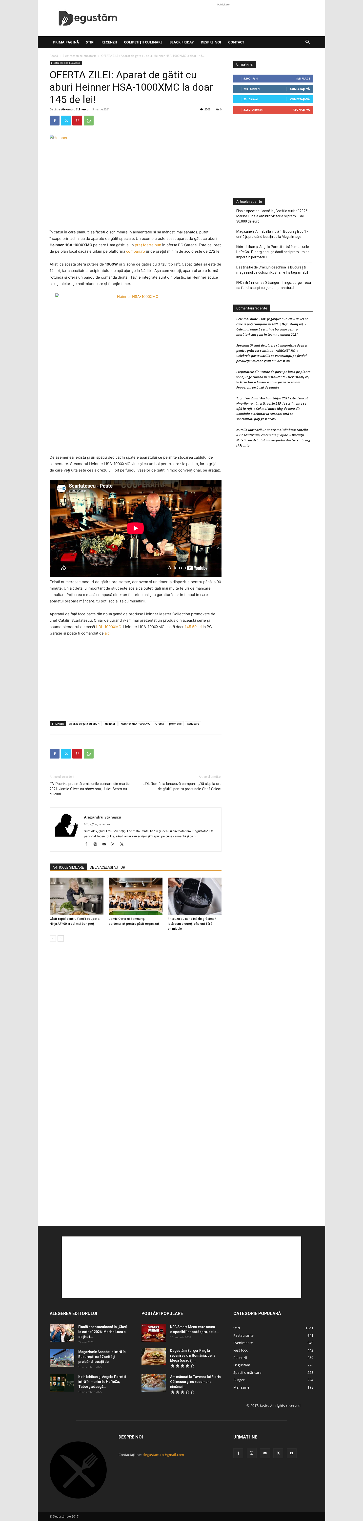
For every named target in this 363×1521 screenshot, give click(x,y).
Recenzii (109, 42)
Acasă (54, 56)
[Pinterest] (77, 120)
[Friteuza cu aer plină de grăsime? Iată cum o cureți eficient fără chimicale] (195, 896)
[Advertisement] (223, 18)
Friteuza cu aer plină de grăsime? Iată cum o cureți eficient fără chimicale (192, 923)
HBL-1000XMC (108, 626)
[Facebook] (55, 120)
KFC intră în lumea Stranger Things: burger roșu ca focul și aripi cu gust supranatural (273, 285)
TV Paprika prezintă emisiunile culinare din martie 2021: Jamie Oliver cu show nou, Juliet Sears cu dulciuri (90, 788)
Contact (236, 42)
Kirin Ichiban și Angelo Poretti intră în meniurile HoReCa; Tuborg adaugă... (102, 1382)
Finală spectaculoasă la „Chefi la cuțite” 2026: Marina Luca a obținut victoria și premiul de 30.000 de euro (272, 216)
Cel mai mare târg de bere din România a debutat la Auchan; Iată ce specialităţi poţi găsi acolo (268, 413)
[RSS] (115, 844)
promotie (175, 723)
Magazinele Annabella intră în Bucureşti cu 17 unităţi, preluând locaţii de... (102, 1357)
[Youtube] (292, 1453)
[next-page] (61, 938)
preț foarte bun (148, 245)
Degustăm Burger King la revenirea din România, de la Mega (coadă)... (192, 1355)
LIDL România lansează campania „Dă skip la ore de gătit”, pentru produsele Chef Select (182, 786)
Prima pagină (66, 42)
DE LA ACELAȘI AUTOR (107, 867)
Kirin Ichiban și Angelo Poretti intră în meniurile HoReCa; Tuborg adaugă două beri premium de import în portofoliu (272, 252)
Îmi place (303, 78)
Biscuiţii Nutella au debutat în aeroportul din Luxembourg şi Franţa (273, 440)
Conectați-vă (300, 89)
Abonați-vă (301, 109)
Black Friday (181, 42)
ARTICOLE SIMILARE (68, 867)
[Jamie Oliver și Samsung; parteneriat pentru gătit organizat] (135, 896)
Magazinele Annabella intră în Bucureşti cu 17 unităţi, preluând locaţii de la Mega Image (272, 234)
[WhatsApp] (89, 120)
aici (108, 633)
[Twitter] (66, 120)
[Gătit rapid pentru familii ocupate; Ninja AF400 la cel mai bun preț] (76, 896)
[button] (307, 42)
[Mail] (106, 844)
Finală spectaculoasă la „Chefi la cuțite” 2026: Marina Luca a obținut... (102, 1332)
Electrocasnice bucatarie (80, 56)
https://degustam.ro (97, 824)
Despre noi (211, 42)
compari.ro (135, 251)
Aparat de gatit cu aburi (84, 723)
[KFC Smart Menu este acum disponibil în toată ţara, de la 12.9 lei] (153, 1333)
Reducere (193, 723)
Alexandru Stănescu (74, 109)
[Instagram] (97, 844)
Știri (90, 42)
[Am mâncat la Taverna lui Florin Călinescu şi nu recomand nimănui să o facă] (153, 1383)
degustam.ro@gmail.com (163, 1454)
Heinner (110, 723)
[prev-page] (53, 938)
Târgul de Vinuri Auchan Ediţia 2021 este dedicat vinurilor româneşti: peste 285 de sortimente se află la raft (272, 403)
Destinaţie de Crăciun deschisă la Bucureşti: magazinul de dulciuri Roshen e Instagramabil (272, 269)
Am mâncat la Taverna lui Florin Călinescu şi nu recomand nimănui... (195, 1382)
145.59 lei (193, 626)
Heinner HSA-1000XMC (135, 723)
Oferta (159, 723)
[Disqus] (136, 1020)
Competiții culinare (143, 42)
